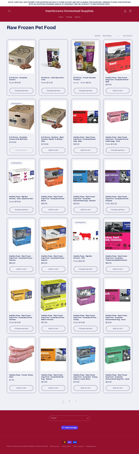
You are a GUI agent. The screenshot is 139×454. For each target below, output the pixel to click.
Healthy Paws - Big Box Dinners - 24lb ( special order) (21, 197)
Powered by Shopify (41, 446)
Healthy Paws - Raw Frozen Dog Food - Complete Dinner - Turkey (85, 317)
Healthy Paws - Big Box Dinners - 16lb (82, 257)
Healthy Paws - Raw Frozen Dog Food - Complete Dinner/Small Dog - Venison (84, 198)
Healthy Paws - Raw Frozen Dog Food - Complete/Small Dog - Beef (84, 139)
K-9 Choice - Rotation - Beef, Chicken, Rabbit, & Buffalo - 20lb (52, 139)
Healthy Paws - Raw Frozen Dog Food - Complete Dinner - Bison (53, 198)
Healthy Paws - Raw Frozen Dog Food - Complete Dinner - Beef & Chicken (53, 317)
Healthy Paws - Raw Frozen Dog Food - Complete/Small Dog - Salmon (52, 377)
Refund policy (54, 446)
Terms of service (78, 446)
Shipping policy (91, 446)
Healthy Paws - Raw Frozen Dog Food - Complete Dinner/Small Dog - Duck (116, 317)
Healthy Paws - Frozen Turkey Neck (21, 376)
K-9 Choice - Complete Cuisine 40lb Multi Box (18, 138)
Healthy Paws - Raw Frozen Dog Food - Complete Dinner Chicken (20, 317)
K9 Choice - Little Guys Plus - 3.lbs (53, 78)
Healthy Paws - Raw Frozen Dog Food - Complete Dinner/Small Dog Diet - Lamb (117, 377)
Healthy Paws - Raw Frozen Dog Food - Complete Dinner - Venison (21, 258)
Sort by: (97, 36)
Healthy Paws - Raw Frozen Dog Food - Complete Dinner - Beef (117, 80)
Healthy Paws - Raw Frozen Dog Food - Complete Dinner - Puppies (117, 198)
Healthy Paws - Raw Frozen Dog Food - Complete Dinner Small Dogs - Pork (117, 139)
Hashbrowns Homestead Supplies (23, 446)
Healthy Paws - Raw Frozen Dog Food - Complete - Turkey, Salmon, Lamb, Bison (85, 377)
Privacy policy (66, 446)
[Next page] (75, 401)
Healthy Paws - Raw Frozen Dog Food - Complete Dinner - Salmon (53, 258)
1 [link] (63, 401)
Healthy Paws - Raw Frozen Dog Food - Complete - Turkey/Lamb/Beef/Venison (116, 258)
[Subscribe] (87, 418)
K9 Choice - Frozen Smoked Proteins (84, 78)
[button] (9, 11)
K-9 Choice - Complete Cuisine (18, 78)
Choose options (21, 91)
